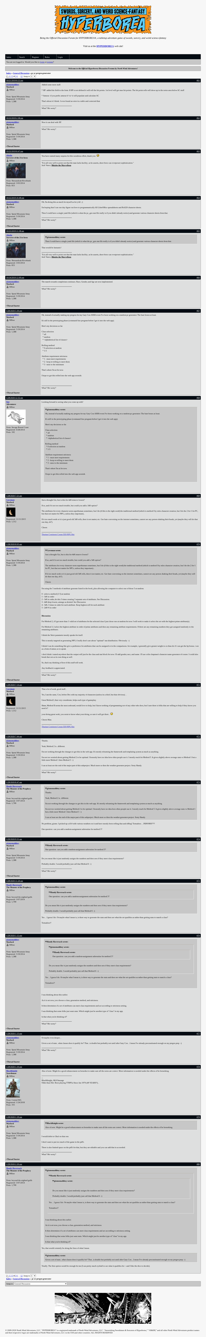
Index (8, 57)
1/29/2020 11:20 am (14, 881)
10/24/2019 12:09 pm (15, 277)
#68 (198, 398)
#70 (198, 544)
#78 (198, 1067)
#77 (198, 1033)
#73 (198, 782)
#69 (198, 496)
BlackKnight (11, 1071)
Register (35, 57)
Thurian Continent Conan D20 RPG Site (58, 534)
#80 (198, 1164)
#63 (198, 151)
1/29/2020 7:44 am (14, 736)
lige (8, 402)
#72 (198, 736)
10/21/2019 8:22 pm (14, 80)
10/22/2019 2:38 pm (14, 118)
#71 (198, 685)
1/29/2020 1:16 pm (14, 1067)
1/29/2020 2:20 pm (14, 1164)
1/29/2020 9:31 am (14, 839)
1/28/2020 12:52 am (14, 398)
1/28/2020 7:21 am (14, 496)
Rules (47, 57)
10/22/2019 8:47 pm (14, 151)
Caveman (10, 500)
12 (22, 76)
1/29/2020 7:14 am (14, 685)
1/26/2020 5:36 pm (14, 311)
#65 (198, 231)
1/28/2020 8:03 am (14, 544)
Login (60, 57)
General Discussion (21, 73)
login (42, 62)
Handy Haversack (14, 786)
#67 (198, 311)
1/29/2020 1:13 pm (14, 1033)
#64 (198, 198)
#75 (198, 881)
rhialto (9, 155)
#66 (198, 277)
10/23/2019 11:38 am (15, 231)
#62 (198, 118)
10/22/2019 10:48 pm (15, 198)
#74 (198, 839)
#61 (198, 80)
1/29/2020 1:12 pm (14, 935)
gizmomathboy (12, 84)
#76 (198, 935)
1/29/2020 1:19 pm (14, 1117)
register (50, 62)
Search (22, 57)
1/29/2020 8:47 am (14, 782)
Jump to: (10, 1284)
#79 (198, 1117)
